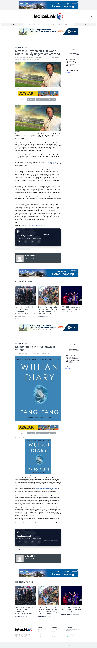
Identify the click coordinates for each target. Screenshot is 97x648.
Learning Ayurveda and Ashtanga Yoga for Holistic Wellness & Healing (74, 55)
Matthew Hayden (19, 249)
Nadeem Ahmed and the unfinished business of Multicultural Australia (74, 635)
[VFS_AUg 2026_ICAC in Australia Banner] (48, 31)
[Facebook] (67, 645)
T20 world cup (26, 249)
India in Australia (21, 44)
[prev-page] (16, 319)
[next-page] (18, 319)
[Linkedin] (72, 645)
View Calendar (67, 72)
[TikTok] (76, 645)
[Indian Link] (48, 17)
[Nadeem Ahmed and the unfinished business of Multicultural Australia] (25, 295)
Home (16, 44)
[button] (91, 16)
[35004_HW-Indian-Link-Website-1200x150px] (48, 5)
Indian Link (20, 47)
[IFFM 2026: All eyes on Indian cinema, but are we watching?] (71, 295)
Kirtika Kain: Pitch (72, 66)
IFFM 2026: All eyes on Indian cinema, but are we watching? (71, 309)
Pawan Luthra (18, 316)
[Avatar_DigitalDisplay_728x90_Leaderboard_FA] (38, 93)
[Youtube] (81, 645)
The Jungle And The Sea (73, 70)
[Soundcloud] (74, 645)
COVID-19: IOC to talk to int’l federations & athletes (33, 225)
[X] (79, 645)
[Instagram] (69, 645)
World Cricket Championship (50, 162)
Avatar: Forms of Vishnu (73, 62)
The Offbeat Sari (72, 59)
